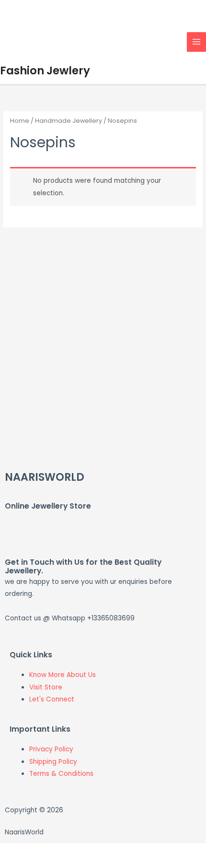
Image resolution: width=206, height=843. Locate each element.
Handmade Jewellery (68, 121)
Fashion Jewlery (45, 70)
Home (19, 121)
